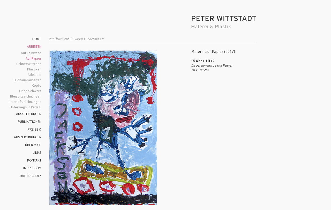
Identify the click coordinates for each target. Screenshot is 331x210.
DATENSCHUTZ (30, 175)
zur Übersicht (59, 39)
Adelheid (34, 74)
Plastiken (34, 69)
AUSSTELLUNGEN (28, 113)
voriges (78, 39)
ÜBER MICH (33, 144)
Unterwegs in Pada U (25, 107)
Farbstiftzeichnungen (25, 101)
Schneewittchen (28, 63)
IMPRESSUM (32, 168)
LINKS (37, 152)
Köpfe (36, 85)
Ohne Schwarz (30, 90)
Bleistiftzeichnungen (25, 96)
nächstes (95, 39)
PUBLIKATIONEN (29, 121)
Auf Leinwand (31, 53)
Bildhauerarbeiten (27, 80)
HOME (36, 38)
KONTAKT (34, 160)
